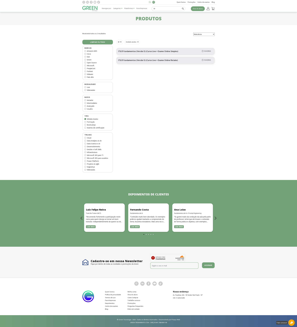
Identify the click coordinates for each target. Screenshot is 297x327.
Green (89, 60)
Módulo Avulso (92, 119)
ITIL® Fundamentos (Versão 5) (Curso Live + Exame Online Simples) (148, 51)
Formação (91, 122)
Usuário (90, 109)
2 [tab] (146, 234)
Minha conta (132, 292)
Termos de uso (110, 297)
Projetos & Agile (93, 164)
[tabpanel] (104, 217)
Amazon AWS (92, 51)
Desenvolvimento (93, 146)
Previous (81, 218)
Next (215, 218)
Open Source (92, 63)
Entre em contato (134, 309)
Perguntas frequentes (135, 306)
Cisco (89, 54)
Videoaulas (91, 90)
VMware (90, 74)
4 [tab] (150, 234)
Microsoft (90, 65)
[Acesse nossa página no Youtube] (95, 2)
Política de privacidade (113, 295)
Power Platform (93, 161)
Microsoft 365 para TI (95, 155)
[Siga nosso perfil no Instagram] (83, 2)
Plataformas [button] (128, 8)
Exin (88, 57)
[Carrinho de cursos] (213, 8)
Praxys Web (176, 320)
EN (150, 2)
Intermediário (92, 103)
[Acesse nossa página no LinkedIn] (87, 2)
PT (154, 2)
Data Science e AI (93, 143)
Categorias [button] (117, 8)
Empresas (141, 8)
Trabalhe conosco (134, 300)
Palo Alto (90, 77)
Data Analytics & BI (94, 141)
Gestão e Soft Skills (94, 149)
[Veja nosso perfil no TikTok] (98, 2)
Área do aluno (198, 9)
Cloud (89, 138)
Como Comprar (133, 297)
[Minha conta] (208, 8)
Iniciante (90, 100)
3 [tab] (148, 234)
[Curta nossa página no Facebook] (91, 2)
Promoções (191, 2)
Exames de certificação (95, 128)
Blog (213, 2)
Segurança (91, 167)
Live (88, 87)
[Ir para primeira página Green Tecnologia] (89, 8)
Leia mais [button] (91, 227)
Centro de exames (203, 2)
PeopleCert (91, 68)
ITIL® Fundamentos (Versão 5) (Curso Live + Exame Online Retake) (148, 60)
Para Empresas (110, 300)
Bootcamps (91, 125)
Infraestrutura (92, 152)
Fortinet (90, 71)
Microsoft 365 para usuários (97, 158)
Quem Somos (181, 2)
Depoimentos (110, 303)
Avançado (90, 106)
